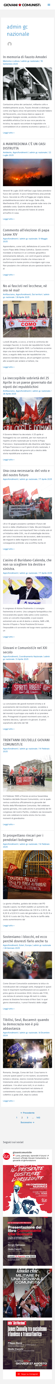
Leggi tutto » (8, 132)
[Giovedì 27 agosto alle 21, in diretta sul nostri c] (27, 1344)
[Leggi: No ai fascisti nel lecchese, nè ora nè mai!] (27, 319)
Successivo (27, 1122)
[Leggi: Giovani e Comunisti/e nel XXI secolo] (27, 681)
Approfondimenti (20, 152)
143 (38, 1117)
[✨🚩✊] (27, 1293)
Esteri (21, 945)
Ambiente (7, 152)
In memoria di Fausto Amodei (25, 57)
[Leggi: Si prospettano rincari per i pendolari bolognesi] (27, 874)
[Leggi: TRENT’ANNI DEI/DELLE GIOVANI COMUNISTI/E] (27, 773)
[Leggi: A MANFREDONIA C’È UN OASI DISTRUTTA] (27, 172)
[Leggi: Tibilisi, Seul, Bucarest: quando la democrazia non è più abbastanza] (27, 1053)
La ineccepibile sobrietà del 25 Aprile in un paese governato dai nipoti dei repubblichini (27, 382)
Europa (28, 945)
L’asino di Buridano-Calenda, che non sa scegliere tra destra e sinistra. (27, 564)
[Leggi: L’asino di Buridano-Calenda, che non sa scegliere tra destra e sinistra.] (27, 590)
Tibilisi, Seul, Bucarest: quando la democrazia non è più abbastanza (26, 1024)
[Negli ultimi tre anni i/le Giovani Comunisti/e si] (27, 1189)
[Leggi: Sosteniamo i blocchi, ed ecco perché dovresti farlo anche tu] (27, 965)
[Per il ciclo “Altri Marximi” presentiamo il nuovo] (27, 1241)
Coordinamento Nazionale (30, 656)
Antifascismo (9, 294)
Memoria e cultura (11, 61)
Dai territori (37, 294)
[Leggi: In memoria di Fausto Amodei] (27, 83)
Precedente (27, 1113)
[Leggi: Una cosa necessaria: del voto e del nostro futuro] (27, 501)
